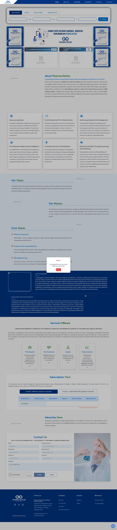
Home (57, 2)
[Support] (113, 526)
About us (66, 2)
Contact (99, 2)
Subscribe (77, 2)
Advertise (88, 2)
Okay (58, 269)
